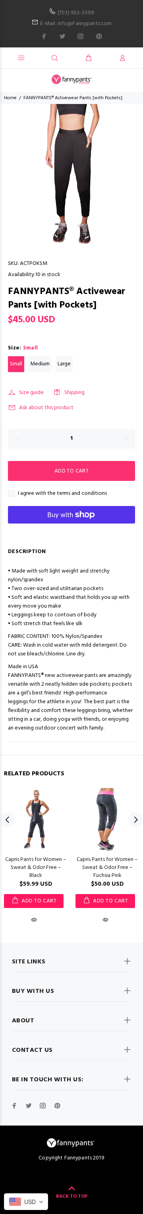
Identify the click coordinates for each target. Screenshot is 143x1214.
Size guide (31, 392)
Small (16, 364)
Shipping (74, 392)
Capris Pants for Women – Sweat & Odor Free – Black (35, 867)
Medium (40, 364)
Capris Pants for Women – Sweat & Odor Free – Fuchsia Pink (107, 867)
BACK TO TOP (71, 1196)
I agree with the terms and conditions (62, 493)
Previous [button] (7, 819)
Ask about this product (46, 407)
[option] (71, 175)
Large (64, 364)
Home (10, 98)
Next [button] (135, 819)
